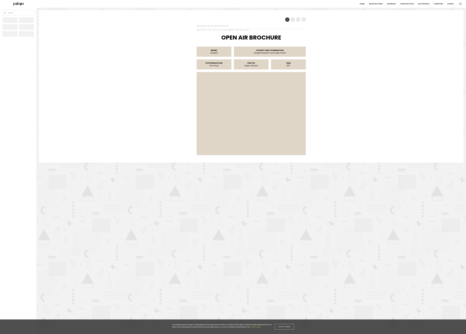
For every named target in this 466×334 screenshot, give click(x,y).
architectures (376, 4)
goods (450, 4)
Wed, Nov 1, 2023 (205, 30)
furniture (438, 4)
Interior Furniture (221, 30)
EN (287, 19)
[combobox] (8, 13)
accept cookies (284, 327)
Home (362, 4)
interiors (391, 4)
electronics (423, 4)
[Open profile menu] (460, 4)
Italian (246, 30)
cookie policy (255, 327)
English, (241, 30)
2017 (233, 30)
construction (407, 4)
